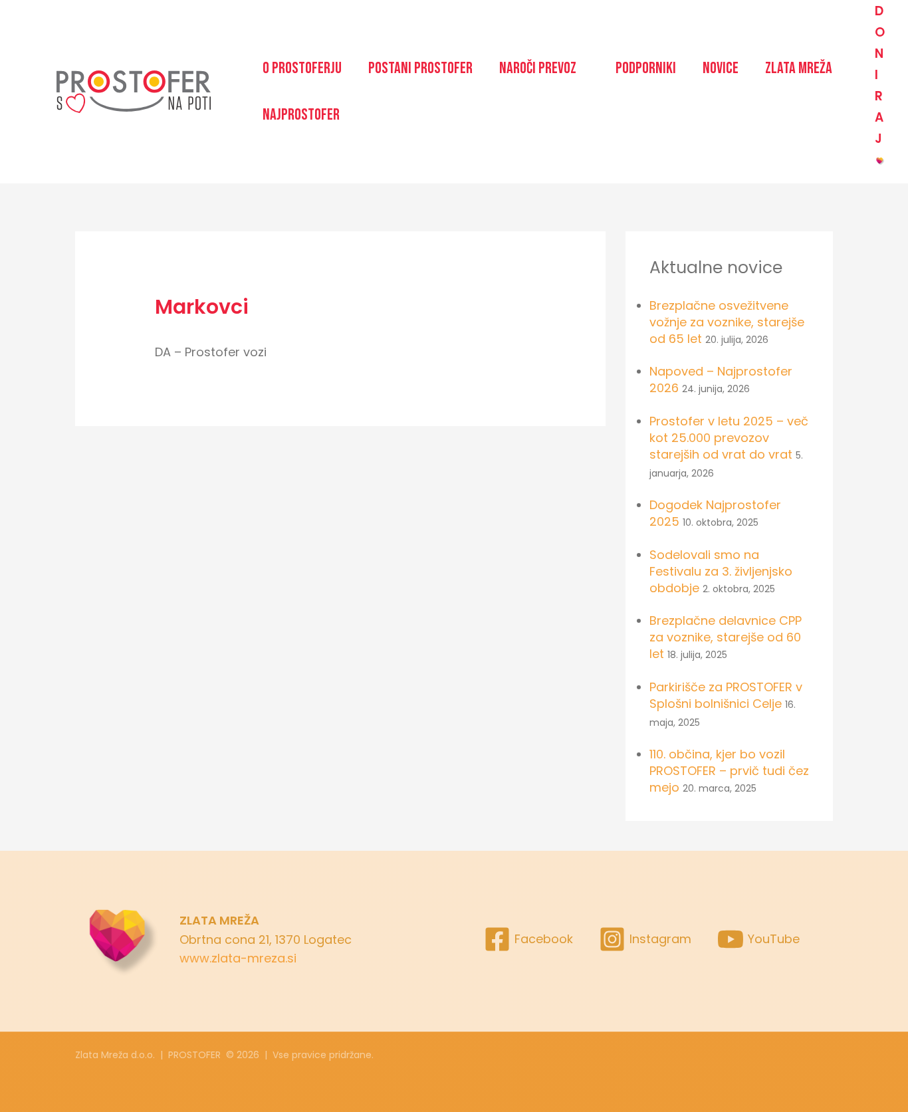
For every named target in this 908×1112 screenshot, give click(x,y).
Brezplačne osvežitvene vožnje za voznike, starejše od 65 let (726, 322)
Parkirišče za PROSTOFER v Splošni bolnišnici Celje (725, 695)
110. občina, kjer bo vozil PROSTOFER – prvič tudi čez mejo (729, 771)
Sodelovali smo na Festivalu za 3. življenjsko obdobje (720, 571)
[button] (544, 68)
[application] (582, 68)
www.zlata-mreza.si (237, 958)
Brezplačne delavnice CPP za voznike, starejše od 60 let (725, 637)
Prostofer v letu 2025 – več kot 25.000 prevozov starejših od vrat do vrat (728, 438)
